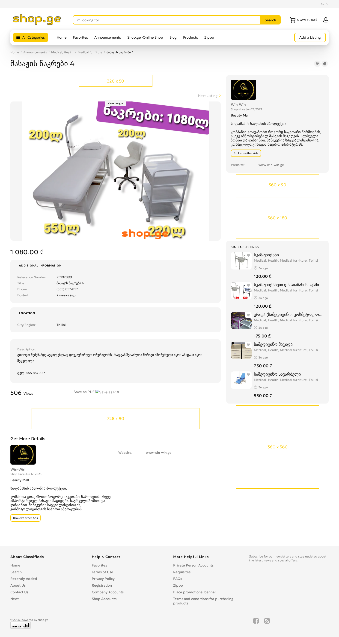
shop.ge (43, 620)
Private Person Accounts (193, 565)
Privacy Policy (103, 578)
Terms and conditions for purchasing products (203, 601)
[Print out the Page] (324, 64)
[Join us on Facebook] (256, 623)
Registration (102, 585)
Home (61, 37)
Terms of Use (102, 572)
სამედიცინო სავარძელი (277, 374)
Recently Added (23, 578)
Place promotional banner (194, 592)
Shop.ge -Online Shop (145, 37)
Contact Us (19, 592)
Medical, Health (62, 52)
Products (190, 37)
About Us (18, 585)
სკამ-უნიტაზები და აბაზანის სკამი (286, 284)
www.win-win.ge (271, 165)
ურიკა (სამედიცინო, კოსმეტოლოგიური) (289, 314)
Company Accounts (108, 592)
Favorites (80, 37)
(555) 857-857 (67, 289)
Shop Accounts (104, 599)
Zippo (209, 37)
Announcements (107, 37)
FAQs (177, 578)
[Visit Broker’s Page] (243, 89)
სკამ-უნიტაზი (266, 254)
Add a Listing (310, 37)
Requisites (181, 572)
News (14, 599)
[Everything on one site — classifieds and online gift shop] (37, 23)
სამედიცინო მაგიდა (273, 344)
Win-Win (238, 104)
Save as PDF (84, 391)
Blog (173, 37)
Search (16, 572)
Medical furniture (90, 52)
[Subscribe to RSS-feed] (267, 623)
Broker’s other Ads (246, 153)
